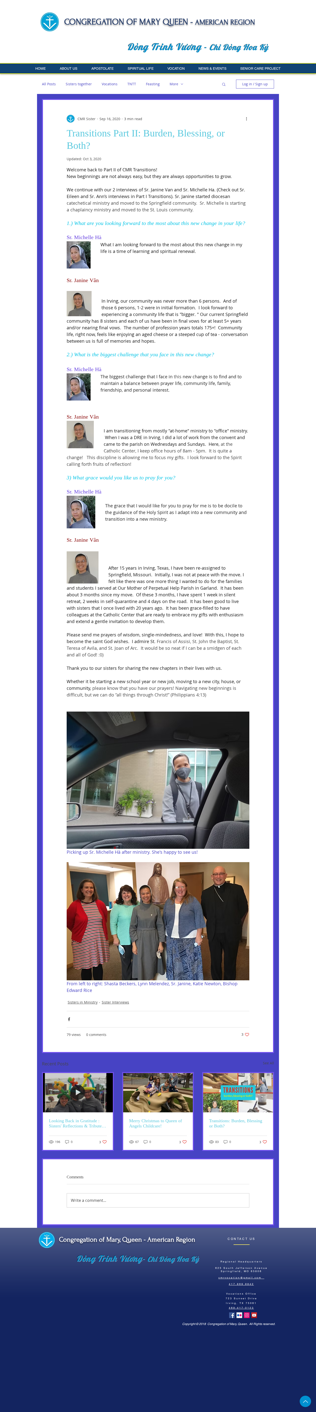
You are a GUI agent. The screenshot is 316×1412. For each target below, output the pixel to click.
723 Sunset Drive (241, 1298)
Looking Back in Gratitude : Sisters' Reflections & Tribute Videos (75, 1123)
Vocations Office (241, 1293)
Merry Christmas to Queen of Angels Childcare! (155, 1123)
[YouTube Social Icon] (254, 1315)
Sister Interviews (115, 1002)
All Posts (49, 84)
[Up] (305, 1401)
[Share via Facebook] (69, 1019)
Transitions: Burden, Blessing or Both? (235, 1123)
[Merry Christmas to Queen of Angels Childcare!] (158, 1092)
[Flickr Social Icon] (239, 1315)
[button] (72, 68)
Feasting (153, 84)
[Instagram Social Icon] (247, 1315)
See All (268, 1063)
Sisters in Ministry (83, 1002)
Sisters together (79, 84)
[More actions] (246, 119)
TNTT (131, 84)
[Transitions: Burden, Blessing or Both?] (238, 1092)
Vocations (110, 84)
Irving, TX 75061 (241, 1303)
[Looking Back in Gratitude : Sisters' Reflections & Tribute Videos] (78, 1092)
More (174, 84)
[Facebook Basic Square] (232, 1315)
